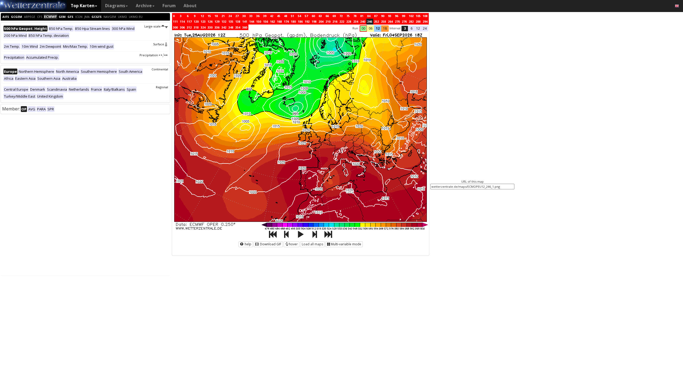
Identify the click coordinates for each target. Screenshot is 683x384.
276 (404, 21)
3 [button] (405, 28)
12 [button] (378, 28)
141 (244, 21)
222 (341, 21)
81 (361, 16)
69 (334, 16)
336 (217, 27)
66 (327, 16)
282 (411, 21)
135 (230, 21)
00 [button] (363, 28)
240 (362, 21)
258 (383, 21)
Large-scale (152, 26)
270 (397, 21)
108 (425, 16)
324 (203, 27)
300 (175, 27)
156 (265, 21)
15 (209, 16)
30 (243, 16)
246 (369, 21)
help (247, 244)
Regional (162, 87)
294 (425, 21)
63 (320, 16)
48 (285, 16)
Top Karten (82, 6)
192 (307, 21)
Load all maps (312, 244)
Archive (144, 6)
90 (382, 16)
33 (250, 16)
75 (348, 16)
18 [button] (385, 28)
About (190, 6)
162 (272, 21)
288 (418, 21)
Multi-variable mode (346, 244)
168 (279, 21)
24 (230, 16)
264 (390, 21)
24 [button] (425, 28)
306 (182, 27)
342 (223, 27)
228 (348, 21)
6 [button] (411, 28)
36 (257, 16)
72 (341, 16)
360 (244, 27)
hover (293, 244)
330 (210, 27)
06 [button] (370, 28)
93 (389, 16)
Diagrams (115, 6)
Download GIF (270, 244)
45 (278, 16)
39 (264, 16)
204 (321, 21)
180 (293, 21)
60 (313, 16)
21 (223, 16)
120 (196, 21)
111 (175, 21)
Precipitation (149, 55)
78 (354, 16)
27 (237, 16)
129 (217, 21)
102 (411, 16)
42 (271, 16)
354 (237, 27)
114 (182, 21)
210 (327, 21)
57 (306, 16)
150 (258, 21)
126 (210, 21)
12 (202, 16)
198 (314, 21)
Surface (158, 44)
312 (189, 27)
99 (403, 16)
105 (418, 16)
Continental (160, 69)
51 (292, 16)
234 (355, 21)
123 (203, 21)
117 (189, 21)
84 (368, 16)
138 (237, 21)
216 (334, 21)
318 (196, 27)
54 (299, 16)
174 (286, 21)
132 (223, 21)
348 (230, 27)
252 (376, 21)
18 (216, 16)
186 (300, 21)
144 (251, 21)
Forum (169, 6)
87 (375, 16)
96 (396, 16)
